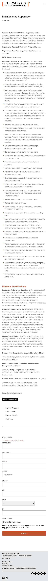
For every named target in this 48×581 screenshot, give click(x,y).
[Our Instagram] (44, 573)
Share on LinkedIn (11, 415)
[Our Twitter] (41, 573)
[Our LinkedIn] (38, 573)
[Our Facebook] (32, 573)
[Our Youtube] (35, 573)
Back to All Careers (10, 399)
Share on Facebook (12, 408)
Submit (24, 533)
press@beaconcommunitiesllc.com (26, 568)
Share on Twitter (11, 412)
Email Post (9, 419)
